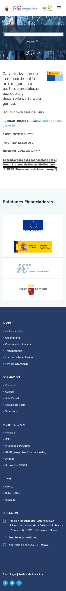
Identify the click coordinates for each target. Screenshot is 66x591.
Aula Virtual (12, 398)
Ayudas (9, 458)
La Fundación (13, 331)
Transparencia (13, 350)
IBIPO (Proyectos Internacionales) (25, 452)
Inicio (30, 41)
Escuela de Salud (15, 404)
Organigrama (13, 337)
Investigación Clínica (17, 445)
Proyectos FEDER (16, 465)
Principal (10, 385)
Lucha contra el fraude (19, 357)
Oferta (9, 486)
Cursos (9, 391)
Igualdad (10, 499)
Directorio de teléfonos (23, 537)
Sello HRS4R (12, 493)
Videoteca (11, 411)
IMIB (8, 439)
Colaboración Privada (18, 344)
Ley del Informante (17, 364)
